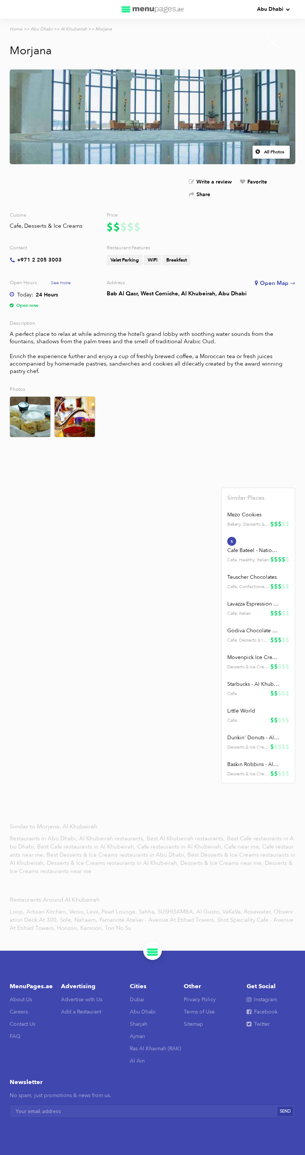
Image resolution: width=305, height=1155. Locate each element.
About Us (21, 999)
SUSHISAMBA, (176, 911)
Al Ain (137, 1060)
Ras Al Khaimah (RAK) (155, 1048)
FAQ (15, 1036)
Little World (241, 710)
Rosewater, (258, 911)
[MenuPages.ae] (152, 9)
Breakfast (176, 260)
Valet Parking (124, 260)
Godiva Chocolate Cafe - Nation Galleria (253, 630)
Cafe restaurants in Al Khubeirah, (180, 846)
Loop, (17, 911)
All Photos (274, 152)
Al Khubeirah (74, 29)
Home (16, 29)
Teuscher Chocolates (252, 577)
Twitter (262, 1024)
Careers (19, 1011)
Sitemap (193, 1024)
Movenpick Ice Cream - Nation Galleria (253, 657)
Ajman (137, 1036)
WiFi (152, 260)
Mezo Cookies (244, 514)
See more (61, 283)
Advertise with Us (81, 999)
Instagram (265, 999)
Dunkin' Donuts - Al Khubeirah (253, 737)
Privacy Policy (200, 999)
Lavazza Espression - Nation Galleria (253, 603)
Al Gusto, (208, 911)
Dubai (137, 999)
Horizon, (67, 928)
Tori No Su (118, 928)
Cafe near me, (243, 846)
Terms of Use (199, 1011)
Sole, (66, 920)
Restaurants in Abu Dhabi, (44, 838)
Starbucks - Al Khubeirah (253, 684)
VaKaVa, (232, 911)
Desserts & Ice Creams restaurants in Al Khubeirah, (113, 863)
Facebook (265, 1011)
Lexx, (93, 911)
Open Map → (277, 283)
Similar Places (245, 498)
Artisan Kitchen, (46, 911)
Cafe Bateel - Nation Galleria (253, 550)
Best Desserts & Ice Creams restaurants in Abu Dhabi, (116, 855)
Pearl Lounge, (119, 911)
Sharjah (138, 1024)
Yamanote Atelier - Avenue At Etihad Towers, (157, 920)
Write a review (214, 181)
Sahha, (147, 911)
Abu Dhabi (270, 9)
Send (285, 1111)
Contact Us (22, 1024)
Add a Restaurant (81, 1011)
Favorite (257, 181)
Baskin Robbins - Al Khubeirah (253, 764)
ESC (273, 55)
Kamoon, (91, 928)
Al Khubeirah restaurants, (112, 838)
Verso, (77, 911)
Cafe (16, 226)
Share (203, 194)
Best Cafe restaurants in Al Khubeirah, (87, 846)
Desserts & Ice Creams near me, (222, 863)
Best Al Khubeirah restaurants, (187, 838)
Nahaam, (85, 920)
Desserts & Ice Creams (53, 226)
